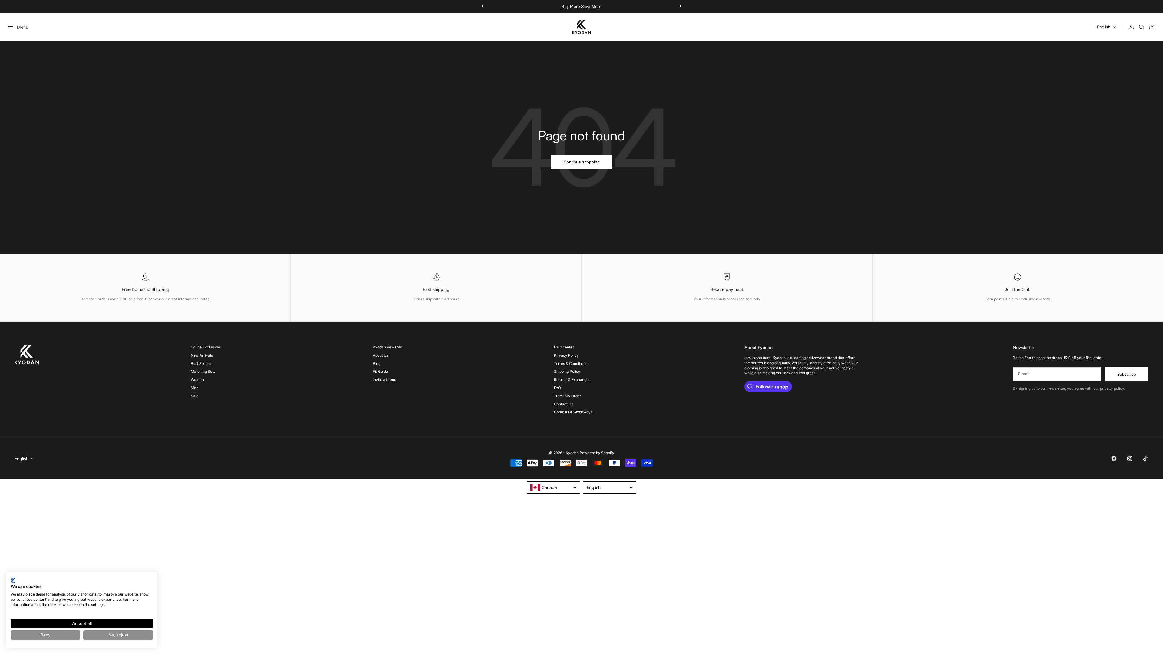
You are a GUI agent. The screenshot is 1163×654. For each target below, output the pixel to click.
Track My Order (567, 396)
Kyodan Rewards (387, 347)
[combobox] (553, 487)
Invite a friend (384, 379)
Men (194, 387)
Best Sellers (201, 363)
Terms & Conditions (570, 363)
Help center (564, 347)
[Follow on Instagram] (1130, 458)
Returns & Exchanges (572, 379)
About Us (380, 355)
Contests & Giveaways (573, 412)
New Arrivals (202, 355)
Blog (376, 363)
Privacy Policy (566, 355)
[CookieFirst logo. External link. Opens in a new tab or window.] (13, 580)
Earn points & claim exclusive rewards (1017, 299)
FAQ (557, 387)
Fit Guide (380, 371)
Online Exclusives (206, 347)
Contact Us (563, 404)
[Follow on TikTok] (1145, 458)
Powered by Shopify (597, 453)
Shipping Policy (567, 371)
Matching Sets (203, 371)
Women (197, 379)
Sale (194, 396)
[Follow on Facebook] (1114, 458)
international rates (193, 299)
